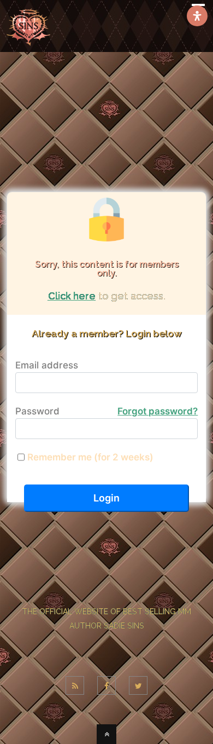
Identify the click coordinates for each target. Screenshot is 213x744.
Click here (72, 296)
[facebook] (106, 685)
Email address (46, 365)
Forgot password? (157, 411)
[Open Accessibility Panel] (197, 15)
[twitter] (138, 685)
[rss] (75, 685)
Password (106, 411)
